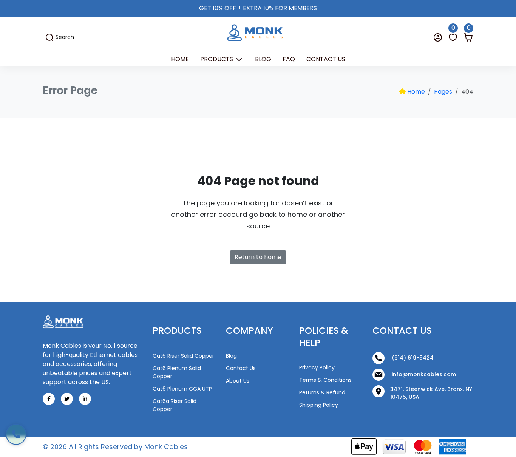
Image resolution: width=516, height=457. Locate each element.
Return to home (258, 257)
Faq (289, 59)
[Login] (437, 37)
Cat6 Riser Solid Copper (183, 356)
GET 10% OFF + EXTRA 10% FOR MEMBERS (258, 8)
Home (180, 59)
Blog (263, 59)
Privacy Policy (317, 367)
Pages (443, 91)
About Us (237, 380)
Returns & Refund (322, 392)
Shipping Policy (318, 405)
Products (217, 59)
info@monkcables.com (423, 374)
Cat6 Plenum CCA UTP (182, 388)
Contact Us (325, 59)
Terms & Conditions (325, 380)
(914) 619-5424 (412, 357)
